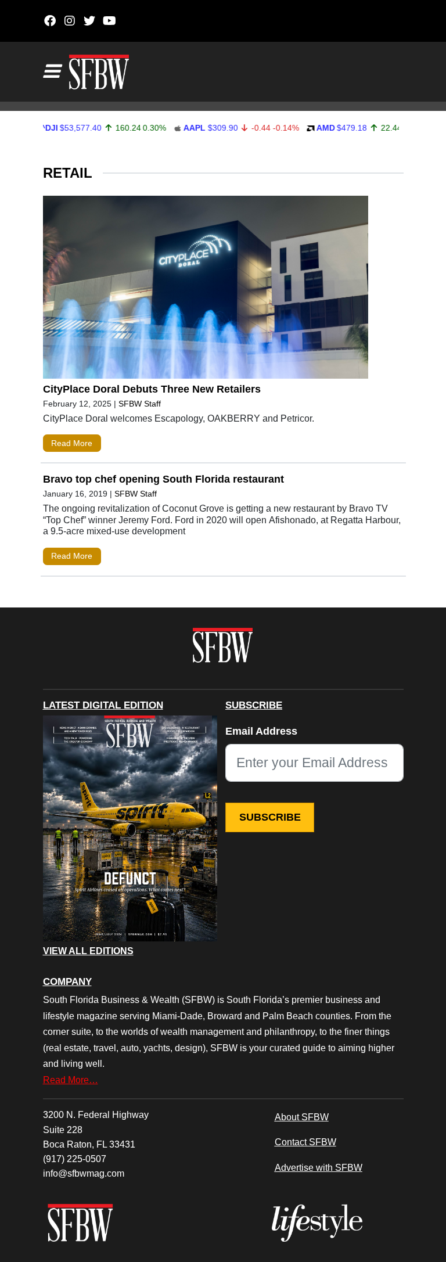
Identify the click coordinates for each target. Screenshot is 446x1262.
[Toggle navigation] (51, 71)
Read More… (70, 1079)
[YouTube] (109, 21)
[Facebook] (50, 21)
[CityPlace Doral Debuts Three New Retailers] (205, 290)
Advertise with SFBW (318, 1167)
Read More (71, 443)
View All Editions (88, 951)
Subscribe (270, 817)
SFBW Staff (139, 403)
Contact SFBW (305, 1142)
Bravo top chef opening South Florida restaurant (163, 479)
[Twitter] (89, 21)
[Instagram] (70, 21)
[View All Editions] (130, 829)
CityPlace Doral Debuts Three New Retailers (153, 389)
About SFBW (302, 1117)
